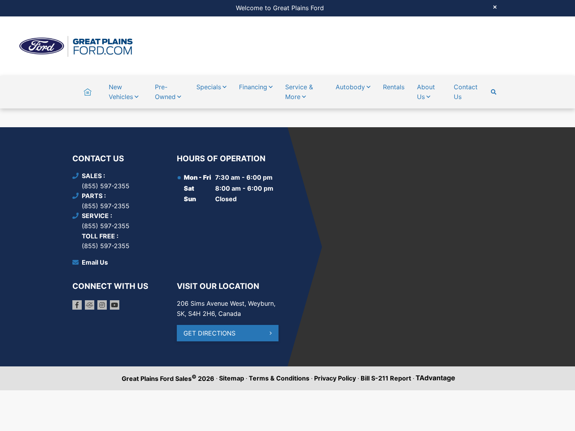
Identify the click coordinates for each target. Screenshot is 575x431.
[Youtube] (114, 305)
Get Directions (209, 333)
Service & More (299, 92)
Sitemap (231, 378)
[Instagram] (102, 305)
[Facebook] (77, 305)
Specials (208, 87)
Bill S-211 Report (386, 378)
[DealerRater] (89, 305)
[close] (495, 6)
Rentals (393, 87)
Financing (253, 87)
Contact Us (466, 92)
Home (87, 87)
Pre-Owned (165, 92)
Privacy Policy (335, 378)
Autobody (350, 87)
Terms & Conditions (279, 378)
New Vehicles (121, 92)
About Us (426, 92)
